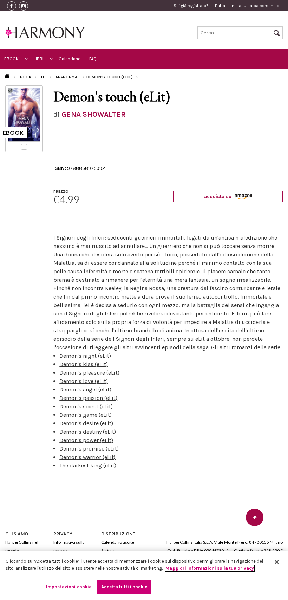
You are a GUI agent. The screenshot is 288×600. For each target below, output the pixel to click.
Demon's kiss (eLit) (83, 364)
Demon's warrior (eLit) (87, 457)
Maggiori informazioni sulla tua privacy (209, 568)
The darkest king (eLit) (87, 465)
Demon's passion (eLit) (88, 398)
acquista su (218, 196)
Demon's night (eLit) (85, 355)
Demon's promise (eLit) (89, 448)
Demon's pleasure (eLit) (89, 372)
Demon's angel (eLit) (85, 389)
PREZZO (60, 191)
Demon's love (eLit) (83, 381)
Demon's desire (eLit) (86, 423)
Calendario (70, 59)
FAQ (93, 59)
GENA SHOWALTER (93, 114)
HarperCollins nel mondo (21, 546)
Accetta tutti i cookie (124, 586)
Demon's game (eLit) (85, 414)
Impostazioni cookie (68, 586)
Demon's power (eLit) (86, 440)
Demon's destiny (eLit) (87, 431)
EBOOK (11, 59)
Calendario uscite (117, 542)
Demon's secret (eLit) (86, 406)
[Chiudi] (276, 562)
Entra (220, 5)
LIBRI (39, 59)
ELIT (42, 77)
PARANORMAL (66, 77)
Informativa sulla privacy (69, 546)
